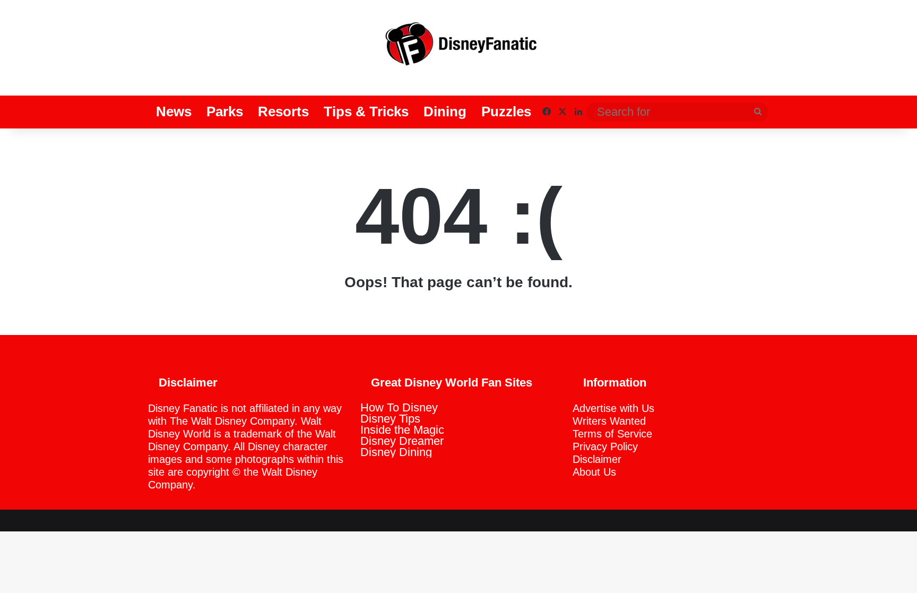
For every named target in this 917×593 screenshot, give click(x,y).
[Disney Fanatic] (458, 47)
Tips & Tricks (366, 111)
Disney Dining (396, 452)
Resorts (283, 111)
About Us (594, 472)
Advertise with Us (613, 408)
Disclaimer (597, 459)
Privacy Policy (605, 446)
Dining (444, 111)
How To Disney (399, 407)
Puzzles (506, 111)
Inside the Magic (402, 429)
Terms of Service (612, 434)
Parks (224, 111)
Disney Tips (390, 418)
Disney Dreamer (402, 441)
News (174, 111)
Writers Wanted (609, 421)
